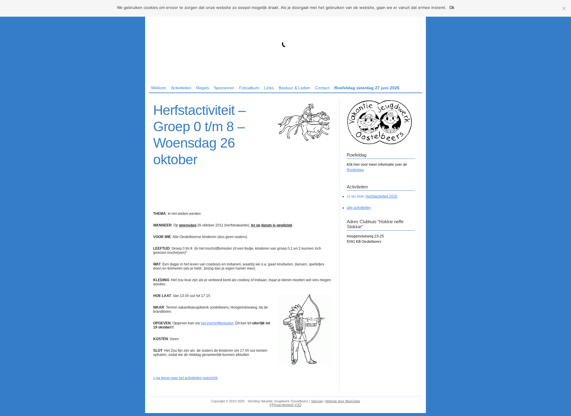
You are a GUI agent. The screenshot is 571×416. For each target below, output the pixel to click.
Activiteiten (181, 87)
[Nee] (564, 8)
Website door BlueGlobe (342, 401)
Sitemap (317, 401)
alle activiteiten (359, 208)
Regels (202, 87)
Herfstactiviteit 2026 (381, 196)
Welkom (158, 87)
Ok (451, 7)
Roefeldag (355, 170)
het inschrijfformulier (217, 323)
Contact (322, 87)
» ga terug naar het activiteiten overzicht (185, 378)
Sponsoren (224, 87)
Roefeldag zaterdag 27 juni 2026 (366, 87)
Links (269, 87)
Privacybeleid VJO (286, 405)
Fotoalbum (249, 87)
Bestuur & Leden (294, 87)
